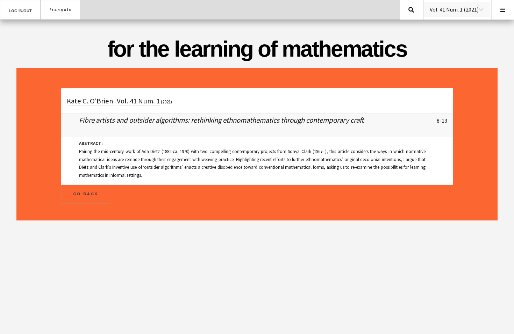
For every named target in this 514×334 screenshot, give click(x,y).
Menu (503, 10)
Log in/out (20, 11)
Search (411, 10)
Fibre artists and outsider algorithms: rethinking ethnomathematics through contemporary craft (221, 120)
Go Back (86, 193)
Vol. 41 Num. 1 (138, 101)
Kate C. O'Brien (90, 101)
